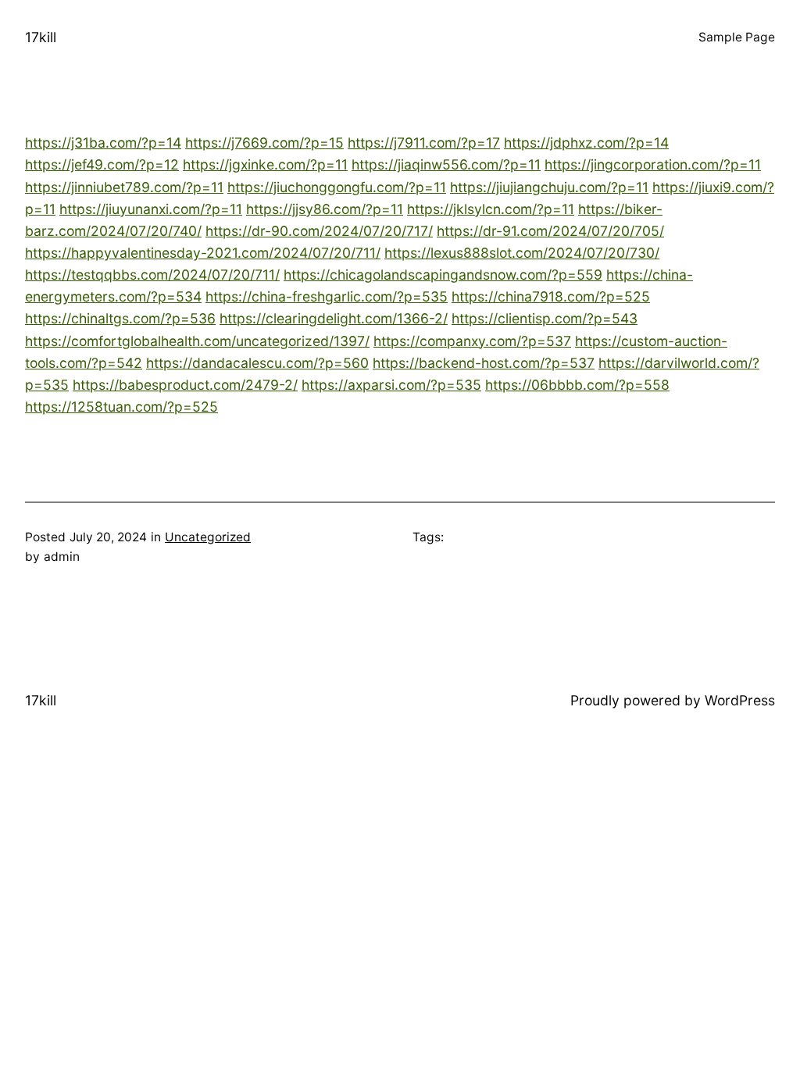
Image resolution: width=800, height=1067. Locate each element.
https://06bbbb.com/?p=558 (577, 384)
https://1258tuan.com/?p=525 (121, 406)
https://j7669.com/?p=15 (264, 142)
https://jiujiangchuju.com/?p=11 (549, 187)
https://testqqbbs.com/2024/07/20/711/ (152, 274)
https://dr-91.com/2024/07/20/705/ (550, 231)
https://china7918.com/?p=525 (551, 296)
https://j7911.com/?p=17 (424, 142)
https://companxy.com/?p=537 (472, 341)
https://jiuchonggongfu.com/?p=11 (336, 187)
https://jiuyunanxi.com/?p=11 (150, 209)
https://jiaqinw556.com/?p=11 (446, 164)
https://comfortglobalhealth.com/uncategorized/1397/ (197, 341)
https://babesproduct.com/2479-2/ (185, 384)
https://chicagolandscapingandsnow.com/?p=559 (443, 274)
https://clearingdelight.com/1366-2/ (334, 318)
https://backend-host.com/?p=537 (484, 363)
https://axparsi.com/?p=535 (391, 384)
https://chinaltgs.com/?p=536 (120, 318)
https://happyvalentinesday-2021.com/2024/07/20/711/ (202, 252)
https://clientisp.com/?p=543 (545, 318)
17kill (40, 37)
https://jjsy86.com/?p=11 (324, 209)
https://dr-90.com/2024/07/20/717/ (319, 231)
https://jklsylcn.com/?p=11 (490, 209)
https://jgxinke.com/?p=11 (265, 164)
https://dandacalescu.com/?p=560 (257, 363)
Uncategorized (208, 537)
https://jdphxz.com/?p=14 (586, 142)
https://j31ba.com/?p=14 (103, 142)
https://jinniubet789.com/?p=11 (124, 187)
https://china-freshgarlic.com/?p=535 (326, 296)
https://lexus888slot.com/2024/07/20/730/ (521, 252)
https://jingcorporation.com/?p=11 (653, 164)
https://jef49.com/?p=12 (102, 164)
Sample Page (736, 37)
